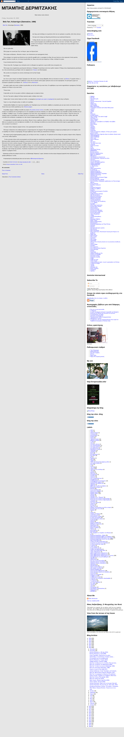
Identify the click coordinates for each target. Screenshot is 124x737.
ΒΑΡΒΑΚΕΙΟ (93, 150)
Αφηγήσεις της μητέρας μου (97, 483)
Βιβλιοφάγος (93, 155)
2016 (90, 711)
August (92, 694)
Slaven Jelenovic (94, 139)
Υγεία (91, 586)
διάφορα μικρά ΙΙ (94, 493)
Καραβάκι (92, 203)
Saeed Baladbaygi (94, 135)
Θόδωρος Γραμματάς (95, 198)
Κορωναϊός (93, 520)
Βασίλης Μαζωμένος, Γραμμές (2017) (99, 659)
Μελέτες (92, 529)
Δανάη (92, 167)
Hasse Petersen (94, 119)
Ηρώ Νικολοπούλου (95, 195)
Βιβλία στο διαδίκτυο (95, 154)
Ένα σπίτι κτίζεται (94, 502)
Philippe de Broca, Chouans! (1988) (98, 661)
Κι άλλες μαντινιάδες (95, 517)
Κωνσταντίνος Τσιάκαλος (96, 211)
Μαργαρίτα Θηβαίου (95, 219)
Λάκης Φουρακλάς (94, 214)
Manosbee (92, 122)
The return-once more (95, 143)
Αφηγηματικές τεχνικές (95, 318)
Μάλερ (92, 217)
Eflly (91, 112)
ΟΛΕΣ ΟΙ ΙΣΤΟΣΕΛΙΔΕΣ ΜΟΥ (97, 550)
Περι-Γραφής (93, 239)
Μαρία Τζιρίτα (93, 220)
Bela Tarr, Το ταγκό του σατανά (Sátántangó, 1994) (102, 666)
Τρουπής (92, 584)
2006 (90, 726)
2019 (90, 706)
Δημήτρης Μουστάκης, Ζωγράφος (98, 173)
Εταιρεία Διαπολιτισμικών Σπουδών (99, 191)
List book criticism (94, 444)
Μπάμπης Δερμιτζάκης (29, 8)
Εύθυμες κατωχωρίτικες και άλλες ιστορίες (100, 507)
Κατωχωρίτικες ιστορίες (96, 516)
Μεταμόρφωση (93, 222)
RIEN (91, 459)
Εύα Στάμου (93, 192)
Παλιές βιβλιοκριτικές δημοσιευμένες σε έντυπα (101, 555)
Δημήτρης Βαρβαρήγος (95, 172)
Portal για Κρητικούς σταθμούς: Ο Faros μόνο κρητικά (103, 131)
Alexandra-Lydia (94, 98)
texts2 (91, 464)
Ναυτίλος (92, 226)
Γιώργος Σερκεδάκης (95, 163)
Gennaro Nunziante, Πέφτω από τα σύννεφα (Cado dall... (104, 683)
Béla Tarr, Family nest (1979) (97, 678)
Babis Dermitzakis (90, 41)
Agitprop (92, 96)
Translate (98, 27)
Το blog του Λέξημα (95, 263)
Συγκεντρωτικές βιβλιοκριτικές (97, 570)
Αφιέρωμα (92, 484)
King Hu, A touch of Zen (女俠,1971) (98, 669)
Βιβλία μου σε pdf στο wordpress (98, 486)
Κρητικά (92, 521)
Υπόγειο (35, 70)
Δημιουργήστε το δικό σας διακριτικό (94, 61)
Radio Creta (93, 355)
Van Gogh (92, 467)
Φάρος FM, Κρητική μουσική (97, 356)
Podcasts (92, 458)
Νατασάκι (92, 225)
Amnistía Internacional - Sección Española (100, 101)
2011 (90, 718)
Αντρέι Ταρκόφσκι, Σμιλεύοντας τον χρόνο (100, 655)
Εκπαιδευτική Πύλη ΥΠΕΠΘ (97, 179)
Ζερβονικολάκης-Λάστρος (96, 193)
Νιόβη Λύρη (93, 234)
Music (91, 453)
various (92, 468)
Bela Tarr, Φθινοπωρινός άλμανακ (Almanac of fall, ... (103, 672)
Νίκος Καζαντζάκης (95, 540)
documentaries (94, 435)
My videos (92, 455)
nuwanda (92, 126)
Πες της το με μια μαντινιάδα (97, 309)
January (92, 704)
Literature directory (90, 35)
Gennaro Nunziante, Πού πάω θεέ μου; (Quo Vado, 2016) (104, 684)
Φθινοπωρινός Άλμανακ (37, 158)
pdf (91, 456)
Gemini (92, 437)
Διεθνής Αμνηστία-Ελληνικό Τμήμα (98, 177)
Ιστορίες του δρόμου (95, 513)
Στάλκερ (25, 82)
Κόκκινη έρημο (28, 106)
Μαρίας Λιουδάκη (94, 527)
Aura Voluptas (93, 105)
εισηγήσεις (92, 501)
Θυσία (67, 78)
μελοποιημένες (94, 530)
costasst (92, 109)
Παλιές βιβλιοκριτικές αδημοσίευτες (98, 554)
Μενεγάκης (93, 531)
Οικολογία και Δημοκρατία (96, 315)
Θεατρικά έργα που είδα (96, 508)
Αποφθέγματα (93, 479)
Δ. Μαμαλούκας (94, 166)
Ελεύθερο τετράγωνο (95, 184)
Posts (90, 283)
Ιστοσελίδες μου (94, 515)
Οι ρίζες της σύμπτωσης (96, 549)
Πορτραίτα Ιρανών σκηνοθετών (98, 561)
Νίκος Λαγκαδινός (94, 230)
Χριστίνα (92, 271)
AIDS (91, 430)
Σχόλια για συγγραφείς (96, 574)
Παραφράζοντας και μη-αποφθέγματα (99, 556)
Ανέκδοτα (92, 475)
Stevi (91, 140)
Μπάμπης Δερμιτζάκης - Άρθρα (97, 535)
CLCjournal (93, 434)
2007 (90, 724)
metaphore (92, 451)
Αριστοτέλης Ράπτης (95, 149)
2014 (90, 714)
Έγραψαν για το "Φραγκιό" (97, 497)
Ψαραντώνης (93, 589)
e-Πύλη (92, 111)
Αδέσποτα (92, 473)
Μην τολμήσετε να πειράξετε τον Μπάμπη (100, 532)
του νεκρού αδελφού (95, 582)
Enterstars (92, 114)
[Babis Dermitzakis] (92, 60)
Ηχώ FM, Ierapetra (94, 352)
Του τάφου (92, 583)
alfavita (92, 100)
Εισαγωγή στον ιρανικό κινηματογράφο (100, 498)
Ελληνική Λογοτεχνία (95, 187)
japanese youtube (94, 440)
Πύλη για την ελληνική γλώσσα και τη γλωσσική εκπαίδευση (105, 241)
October (92, 691)
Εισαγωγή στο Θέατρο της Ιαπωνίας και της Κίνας (102, 313)
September (93, 692)
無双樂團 (92, 591)
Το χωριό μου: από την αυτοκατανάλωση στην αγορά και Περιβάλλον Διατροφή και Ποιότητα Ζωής (104, 320)
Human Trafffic (94, 120)
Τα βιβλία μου (93, 575)
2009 (90, 721)
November (92, 650)
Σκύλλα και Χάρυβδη (95, 254)
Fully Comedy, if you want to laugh (98, 116)
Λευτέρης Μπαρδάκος (95, 216)
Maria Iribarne (93, 124)
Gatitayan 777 (93, 117)
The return (92, 141)
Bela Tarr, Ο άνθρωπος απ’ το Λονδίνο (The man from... (103, 663)
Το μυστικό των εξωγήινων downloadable (100, 578)
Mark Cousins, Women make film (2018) (99, 680)
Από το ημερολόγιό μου (96, 478)
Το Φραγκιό (93, 310)
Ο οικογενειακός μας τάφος (97, 544)
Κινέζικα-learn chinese (95, 206)
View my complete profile (93, 600)
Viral (91, 689)
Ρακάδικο (92, 245)
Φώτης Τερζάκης (94, 268)
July (91, 695)
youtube (92, 472)
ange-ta (92, 102)
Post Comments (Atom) (14, 176)
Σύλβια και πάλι (94, 259)
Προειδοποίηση (94, 565)
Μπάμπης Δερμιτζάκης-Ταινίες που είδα (14, 164)
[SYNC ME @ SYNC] (92, 83)
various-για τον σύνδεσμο (96, 469)
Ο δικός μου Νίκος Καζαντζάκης (98, 541)
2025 (90, 639)
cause (91, 431)
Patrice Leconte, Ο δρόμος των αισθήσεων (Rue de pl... (103, 675)
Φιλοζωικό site (93, 267)
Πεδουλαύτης (93, 559)
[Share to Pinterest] (39, 162)
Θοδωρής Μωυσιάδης (95, 197)
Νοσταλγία (34, 82)
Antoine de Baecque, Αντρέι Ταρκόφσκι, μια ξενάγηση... (103, 671)
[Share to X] (36, 162)
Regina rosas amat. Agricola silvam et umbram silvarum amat (105, 134)
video (91, 470)
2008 (90, 723)
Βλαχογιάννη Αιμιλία (95, 487)
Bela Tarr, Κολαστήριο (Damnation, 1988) (100, 667)
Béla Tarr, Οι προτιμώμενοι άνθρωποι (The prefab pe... (103, 674)
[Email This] (32, 162)
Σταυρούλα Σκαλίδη (95, 257)
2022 (90, 644)
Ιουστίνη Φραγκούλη (95, 200)
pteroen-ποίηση (94, 133)
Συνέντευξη (93, 573)
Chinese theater (94, 432)
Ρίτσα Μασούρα (94, 249)
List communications (95, 445)
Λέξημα (92, 215)
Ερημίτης (92, 190)
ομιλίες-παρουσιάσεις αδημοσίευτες (99, 553)
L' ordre (92, 441)
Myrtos (92, 125)
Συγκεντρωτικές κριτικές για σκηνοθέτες (100, 572)
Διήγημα (92, 494)
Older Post (80, 173)
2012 (90, 717)
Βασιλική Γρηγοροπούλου (96, 153)
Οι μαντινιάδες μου (95, 548)
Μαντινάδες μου (94, 526)
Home (42, 173)
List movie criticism (95, 446)
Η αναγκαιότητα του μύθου (96, 314)
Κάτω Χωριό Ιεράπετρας (96, 205)
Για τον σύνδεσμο (94, 489)
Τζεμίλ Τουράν (93, 260)
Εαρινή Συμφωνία (94, 178)
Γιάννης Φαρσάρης (95, 160)
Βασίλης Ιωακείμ (94, 152)
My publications (94, 454)
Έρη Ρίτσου (93, 506)
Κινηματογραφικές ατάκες (96, 518)
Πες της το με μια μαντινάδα (97, 560)
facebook (92, 436)
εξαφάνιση (92, 503)
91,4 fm (92, 354)
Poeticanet (93, 130)
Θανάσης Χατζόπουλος (96, 196)
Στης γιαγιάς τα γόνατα (96, 568)
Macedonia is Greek (95, 449)
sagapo (92, 460)
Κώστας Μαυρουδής (95, 212)
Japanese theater (94, 439)
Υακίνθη (92, 265)
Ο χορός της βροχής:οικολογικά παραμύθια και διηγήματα (104, 312)
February (92, 703)
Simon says (93, 138)
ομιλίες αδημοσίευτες (95, 551)
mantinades (93, 450)
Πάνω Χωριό (93, 236)
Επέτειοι (92, 505)
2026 (90, 638)
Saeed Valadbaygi (94, 136)
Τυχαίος (92, 264)
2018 (90, 707)
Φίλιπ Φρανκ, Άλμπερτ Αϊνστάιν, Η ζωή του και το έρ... (103, 687)
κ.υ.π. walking (93, 202)
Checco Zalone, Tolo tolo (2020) (97, 681)
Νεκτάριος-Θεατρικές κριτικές (97, 228)
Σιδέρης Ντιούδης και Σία (96, 253)
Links (91, 443)
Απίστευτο (92, 477)
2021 (90, 646)
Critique (92, 110)
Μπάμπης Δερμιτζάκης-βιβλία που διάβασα (100, 536)
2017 (90, 709)
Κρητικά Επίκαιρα (94, 209)
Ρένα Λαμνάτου (94, 246)
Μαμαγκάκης (93, 525)
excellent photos (94, 115)
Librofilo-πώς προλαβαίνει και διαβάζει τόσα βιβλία (102, 121)
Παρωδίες (92, 558)
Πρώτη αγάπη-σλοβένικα (96, 567)
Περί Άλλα (92, 238)
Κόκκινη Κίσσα (94, 207)
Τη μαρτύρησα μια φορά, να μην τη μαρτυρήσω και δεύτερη (104, 262)
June (91, 697)
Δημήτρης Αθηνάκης (95, 171)
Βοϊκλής (92, 488)
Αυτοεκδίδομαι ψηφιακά (96, 482)
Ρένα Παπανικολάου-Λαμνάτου (98, 248)
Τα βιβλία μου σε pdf (95, 577)
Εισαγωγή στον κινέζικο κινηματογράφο (100, 499)
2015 (90, 712)
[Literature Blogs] (90, 33)
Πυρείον (92, 243)
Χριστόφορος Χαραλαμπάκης (97, 588)
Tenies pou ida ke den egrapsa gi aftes (99, 462)
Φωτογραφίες (93, 587)
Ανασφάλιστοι (93, 474)
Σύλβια (92, 258)
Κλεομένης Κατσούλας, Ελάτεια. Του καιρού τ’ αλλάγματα (104, 686)
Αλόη (91, 147)
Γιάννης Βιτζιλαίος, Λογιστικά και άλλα (99, 158)
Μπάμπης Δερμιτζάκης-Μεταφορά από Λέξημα (101, 537)
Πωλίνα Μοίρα (93, 244)
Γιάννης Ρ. (92, 159)
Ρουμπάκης (93, 252)
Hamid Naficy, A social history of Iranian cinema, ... (102, 656)
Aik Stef (92, 97)
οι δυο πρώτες (93, 546)
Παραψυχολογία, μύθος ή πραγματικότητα (100, 317)
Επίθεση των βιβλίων (95, 188)
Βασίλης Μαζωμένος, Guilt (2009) (98, 653)
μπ (91, 534)
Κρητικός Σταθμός (94, 522)
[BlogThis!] (34, 162)
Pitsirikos (92, 129)
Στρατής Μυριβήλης (95, 569)
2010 (90, 720)
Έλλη (91, 186)
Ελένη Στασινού (94, 183)
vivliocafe (92, 144)
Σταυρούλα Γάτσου (95, 255)
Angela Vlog (93, 104)
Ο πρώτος (92, 545)
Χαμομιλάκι (93, 269)
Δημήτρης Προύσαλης (95, 174)
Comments (92, 286)
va (91, 465)
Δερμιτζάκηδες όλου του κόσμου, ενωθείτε (97, 298)
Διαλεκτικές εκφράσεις (95, 491)
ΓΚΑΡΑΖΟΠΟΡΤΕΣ (95, 164)
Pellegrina (92, 128)
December (92, 649)
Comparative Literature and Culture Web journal (101, 107)
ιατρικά (92, 512)
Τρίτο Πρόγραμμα (94, 350)
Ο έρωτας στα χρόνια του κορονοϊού (99, 542)
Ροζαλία (92, 250)
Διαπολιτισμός (93, 176)
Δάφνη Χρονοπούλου (95, 168)
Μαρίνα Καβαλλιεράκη (95, 221)
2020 (90, 647)
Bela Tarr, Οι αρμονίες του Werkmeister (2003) (101, 664)
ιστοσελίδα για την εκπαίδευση (97, 201)
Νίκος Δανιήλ (93, 229)
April (91, 700)
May (91, 698)
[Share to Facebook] (37, 162)
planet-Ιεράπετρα (94, 351)
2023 (90, 643)
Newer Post (5, 173)
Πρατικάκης (93, 564)
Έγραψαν (92, 496)
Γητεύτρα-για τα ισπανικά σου (97, 157)
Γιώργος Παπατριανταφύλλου (97, 162)
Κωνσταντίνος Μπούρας (96, 210)
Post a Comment (6, 170)
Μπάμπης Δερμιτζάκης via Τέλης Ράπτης (100, 224)
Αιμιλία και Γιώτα (94, 145)
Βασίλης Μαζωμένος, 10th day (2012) (99, 652)
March (91, 701)
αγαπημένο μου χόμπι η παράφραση (45, 99)
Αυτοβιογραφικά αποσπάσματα (98, 480)
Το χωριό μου (93, 580)
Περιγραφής (93, 240)
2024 (90, 641)
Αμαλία (92, 148)
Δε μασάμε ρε (93, 169)
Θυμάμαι (92, 510)
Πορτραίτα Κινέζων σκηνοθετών (98, 563)
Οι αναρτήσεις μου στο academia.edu (99, 658)
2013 (90, 715)
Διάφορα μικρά (94, 492)
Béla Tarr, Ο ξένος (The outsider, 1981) (99, 677)
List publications (94, 448)
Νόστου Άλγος (93, 235)
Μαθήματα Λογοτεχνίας (96, 524)
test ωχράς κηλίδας (95, 463)
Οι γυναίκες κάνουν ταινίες (36, 109)
